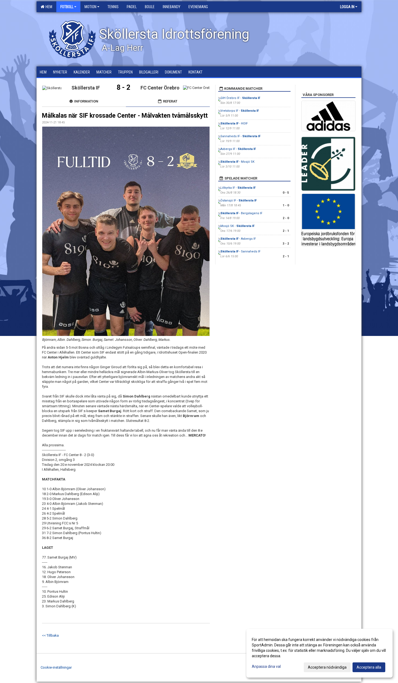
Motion (90, 7)
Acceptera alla (369, 667)
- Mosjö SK (237, 161)
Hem (48, 7)
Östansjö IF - (238, 200)
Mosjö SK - (237, 226)
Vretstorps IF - (239, 111)
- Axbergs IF (238, 239)
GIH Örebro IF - (240, 98)
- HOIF (234, 123)
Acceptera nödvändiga (327, 667)
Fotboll (66, 7)
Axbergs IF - (238, 149)
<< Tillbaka (50, 635)
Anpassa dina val (266, 666)
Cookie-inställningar (56, 667)
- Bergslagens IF (241, 213)
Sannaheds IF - (240, 136)
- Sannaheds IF (240, 251)
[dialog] (319, 653)
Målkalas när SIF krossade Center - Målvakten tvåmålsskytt (125, 115)
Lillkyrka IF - (238, 188)
